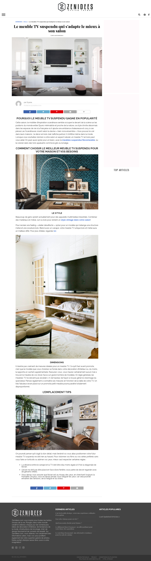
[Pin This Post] (56, 111)
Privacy (94, 557)
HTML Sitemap (108, 559)
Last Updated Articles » (109, 517)
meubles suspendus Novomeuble (78, 140)
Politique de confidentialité (89, 559)
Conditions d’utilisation (108, 557)
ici (55, 231)
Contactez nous (83, 557)
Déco (25, 22)
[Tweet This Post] (43, 111)
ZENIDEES (18, 22)
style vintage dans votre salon (75, 220)
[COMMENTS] (83, 111)
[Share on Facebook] (29, 111)
